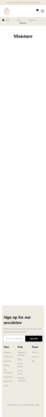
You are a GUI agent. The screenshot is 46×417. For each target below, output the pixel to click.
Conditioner (8, 357)
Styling (6, 365)
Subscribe (34, 339)
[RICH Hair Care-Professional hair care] (7, 11)
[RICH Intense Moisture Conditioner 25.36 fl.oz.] (34, 158)
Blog (33, 361)
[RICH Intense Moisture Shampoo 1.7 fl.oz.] (34, 59)
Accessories (8, 373)
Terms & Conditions (22, 379)
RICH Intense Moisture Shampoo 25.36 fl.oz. (10, 133)
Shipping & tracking (22, 353)
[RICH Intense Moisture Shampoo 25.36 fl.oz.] (11, 109)
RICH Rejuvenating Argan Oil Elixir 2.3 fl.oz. (11, 232)
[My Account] (29, 11)
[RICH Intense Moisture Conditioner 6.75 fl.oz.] (34, 109)
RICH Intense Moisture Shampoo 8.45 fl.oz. (10, 84)
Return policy (20, 365)
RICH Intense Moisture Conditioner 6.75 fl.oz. (34, 133)
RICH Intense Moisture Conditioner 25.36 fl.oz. (34, 183)
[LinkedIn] (30, 398)
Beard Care (8, 381)
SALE (6, 386)
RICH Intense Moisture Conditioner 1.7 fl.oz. (11, 183)
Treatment (7, 361)
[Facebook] (16, 398)
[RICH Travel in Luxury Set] (34, 207)
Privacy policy (20, 372)
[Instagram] (23, 398)
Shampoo (7, 352)
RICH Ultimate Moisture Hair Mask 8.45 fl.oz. (11, 281)
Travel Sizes (8, 377)
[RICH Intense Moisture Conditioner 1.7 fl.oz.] (11, 158)
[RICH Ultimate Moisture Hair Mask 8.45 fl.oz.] (11, 257)
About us (35, 352)
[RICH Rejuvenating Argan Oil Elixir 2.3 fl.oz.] (11, 207)
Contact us (36, 357)
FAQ (19, 359)
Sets (5, 370)
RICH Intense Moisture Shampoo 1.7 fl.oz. (33, 84)
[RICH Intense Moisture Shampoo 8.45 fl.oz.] (11, 59)
